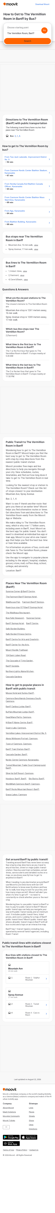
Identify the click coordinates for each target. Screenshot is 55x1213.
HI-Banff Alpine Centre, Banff (19, 722)
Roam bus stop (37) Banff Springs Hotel (24, 607)
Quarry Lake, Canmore (16, 728)
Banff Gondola (12, 666)
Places (31, 1112)
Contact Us (33, 1150)
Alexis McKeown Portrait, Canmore (22, 738)
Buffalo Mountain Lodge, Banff (20, 712)
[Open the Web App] (11, 1143)
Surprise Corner (33, 618)
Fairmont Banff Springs (33, 602)
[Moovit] (10, 4)
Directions (33, 1129)
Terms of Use (8, 1150)
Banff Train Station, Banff (18, 749)
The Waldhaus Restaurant (18, 613)
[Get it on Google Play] (11, 1137)
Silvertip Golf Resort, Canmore (19, 773)
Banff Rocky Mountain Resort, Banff (22, 789)
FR (6, 1127)
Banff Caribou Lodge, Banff (18, 706)
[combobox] (27, 28)
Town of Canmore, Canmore (18, 744)
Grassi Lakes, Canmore (16, 795)
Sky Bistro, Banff (36, 779)
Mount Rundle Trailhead (17, 650)
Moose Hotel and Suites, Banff (20, 693)
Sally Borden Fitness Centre (18, 634)
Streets (32, 1116)
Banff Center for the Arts (17, 645)
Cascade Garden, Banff (16, 754)
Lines (31, 1108)
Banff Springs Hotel (15, 623)
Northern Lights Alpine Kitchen (20, 671)
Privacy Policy (21, 1150)
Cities (31, 1125)
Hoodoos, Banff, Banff (16, 779)
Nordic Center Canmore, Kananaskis (22, 760)
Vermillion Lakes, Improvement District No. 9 (26, 733)
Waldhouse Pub (13, 602)
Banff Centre (32, 623)
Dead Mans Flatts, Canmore (18, 717)
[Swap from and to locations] (44, 30)
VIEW (36, 245)
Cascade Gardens (14, 677)
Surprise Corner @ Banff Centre (20, 591)
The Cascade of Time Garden (19, 661)
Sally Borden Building (15, 629)
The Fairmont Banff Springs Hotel (21, 597)
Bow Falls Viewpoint (15, 618)
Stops (31, 1120)
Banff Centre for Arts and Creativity (22, 639)
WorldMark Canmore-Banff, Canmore (23, 784)
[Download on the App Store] (28, 1137)
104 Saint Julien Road (16, 655)
